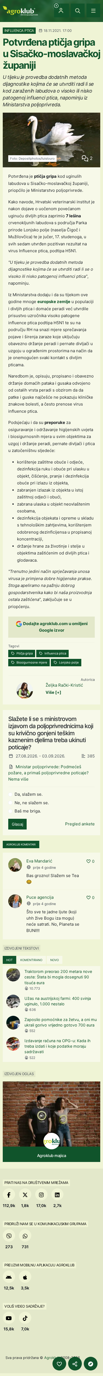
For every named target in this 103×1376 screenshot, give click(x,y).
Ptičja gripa (24, 653)
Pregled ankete (80, 823)
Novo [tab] (54, 960)
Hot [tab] (9, 960)
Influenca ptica (55, 653)
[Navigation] (93, 10)
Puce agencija (40, 897)
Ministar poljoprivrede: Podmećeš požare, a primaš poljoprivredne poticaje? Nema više (48, 773)
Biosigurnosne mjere (31, 662)
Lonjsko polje (68, 662)
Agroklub (52, 1357)
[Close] (78, 10)
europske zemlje (53, 301)
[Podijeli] (75, 1364)
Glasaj (17, 824)
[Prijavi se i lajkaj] (59, 1364)
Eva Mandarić (39, 861)
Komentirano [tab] (31, 960)
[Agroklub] (20, 10)
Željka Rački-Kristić (64, 685)
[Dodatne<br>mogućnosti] (91, 1364)
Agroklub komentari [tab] (21, 844)
